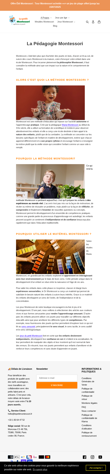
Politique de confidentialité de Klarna (89, 418)
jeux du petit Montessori (31, 335)
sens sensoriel (28, 326)
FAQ (84, 407)
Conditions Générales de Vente (88, 381)
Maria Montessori (70, 125)
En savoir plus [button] (40, 469)
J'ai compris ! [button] (95, 468)
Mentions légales (89, 403)
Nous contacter (89, 411)
